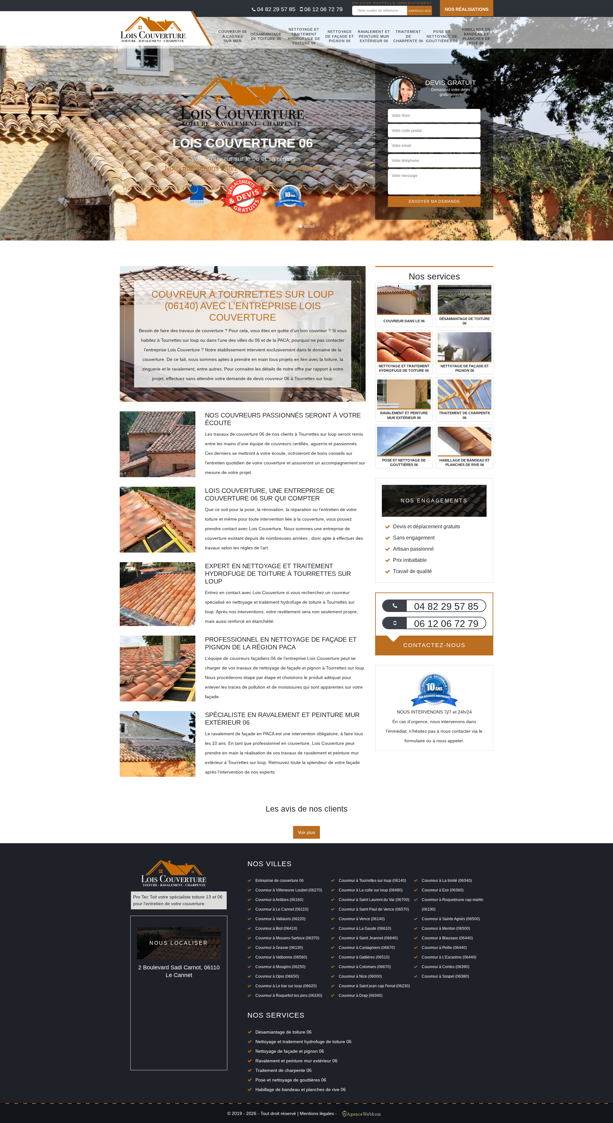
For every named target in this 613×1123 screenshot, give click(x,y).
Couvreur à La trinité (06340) (447, 880)
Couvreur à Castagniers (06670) (367, 947)
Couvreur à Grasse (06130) (279, 947)
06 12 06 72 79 (323, 9)
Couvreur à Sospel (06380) (445, 976)
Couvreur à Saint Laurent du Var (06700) (374, 900)
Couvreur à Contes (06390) (445, 967)
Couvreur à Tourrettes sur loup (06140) (372, 880)
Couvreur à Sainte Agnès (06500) (451, 919)
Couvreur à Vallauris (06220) (280, 919)
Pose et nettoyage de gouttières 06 (442, 36)
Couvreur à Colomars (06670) (365, 967)
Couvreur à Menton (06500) (446, 928)
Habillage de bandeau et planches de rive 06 (476, 36)
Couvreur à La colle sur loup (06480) (371, 890)
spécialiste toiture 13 (190, 896)
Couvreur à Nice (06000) (360, 976)
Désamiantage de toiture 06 (266, 36)
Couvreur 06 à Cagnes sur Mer (232, 36)
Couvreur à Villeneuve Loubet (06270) (288, 890)
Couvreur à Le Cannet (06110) (281, 909)
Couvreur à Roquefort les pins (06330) (288, 995)
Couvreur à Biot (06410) (276, 928)
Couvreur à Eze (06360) (443, 890)
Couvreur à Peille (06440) (444, 947)
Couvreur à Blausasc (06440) (447, 938)
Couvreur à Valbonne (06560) (281, 957)
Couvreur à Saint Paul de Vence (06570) (374, 909)
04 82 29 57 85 (275, 9)
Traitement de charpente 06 (408, 36)
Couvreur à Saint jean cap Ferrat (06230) (374, 986)
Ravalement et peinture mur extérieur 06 (374, 36)
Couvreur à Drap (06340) (360, 995)
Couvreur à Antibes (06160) (279, 900)
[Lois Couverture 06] (153, 31)
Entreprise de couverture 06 (279, 880)
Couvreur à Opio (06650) (277, 976)
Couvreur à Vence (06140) (362, 919)
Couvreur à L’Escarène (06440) (449, 957)
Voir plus (306, 832)
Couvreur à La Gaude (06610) (365, 928)
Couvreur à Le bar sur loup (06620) (286, 986)
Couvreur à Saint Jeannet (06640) (368, 938)
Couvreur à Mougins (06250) (280, 967)
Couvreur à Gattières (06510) (364, 957)
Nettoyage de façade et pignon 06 (339, 36)
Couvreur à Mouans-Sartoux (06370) (287, 938)
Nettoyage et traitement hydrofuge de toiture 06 (304, 36)
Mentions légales (317, 1113)
